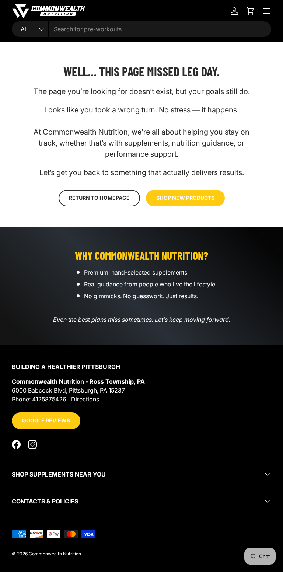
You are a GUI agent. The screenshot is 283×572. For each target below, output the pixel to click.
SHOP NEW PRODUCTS (185, 198)
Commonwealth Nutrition (55, 554)
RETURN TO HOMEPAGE (99, 198)
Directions (85, 399)
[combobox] (141, 29)
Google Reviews (46, 420)
